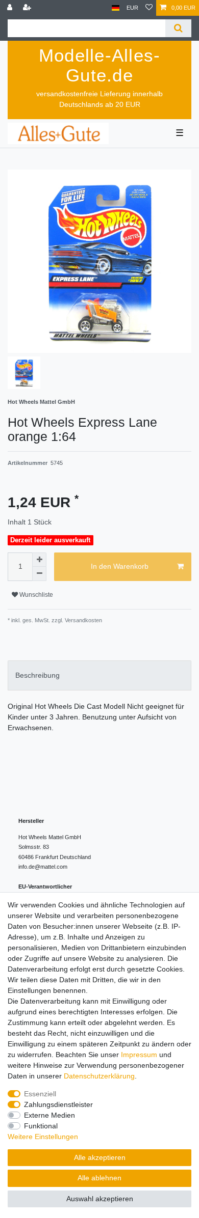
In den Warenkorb (119, 566)
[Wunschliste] (149, 8)
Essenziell (40, 1094)
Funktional (41, 1126)
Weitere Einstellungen (43, 1136)
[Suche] (178, 28)
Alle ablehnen (99, 1178)
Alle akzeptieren (100, 1157)
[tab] (99, 675)
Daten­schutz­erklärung (99, 1076)
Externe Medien (49, 1115)
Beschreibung (37, 675)
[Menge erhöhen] (39, 559)
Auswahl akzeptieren (99, 1199)
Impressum (139, 1054)
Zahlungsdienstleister (58, 1104)
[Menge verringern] (39, 574)
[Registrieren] (28, 8)
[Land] (115, 8)
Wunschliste (35, 594)
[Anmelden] (11, 8)
